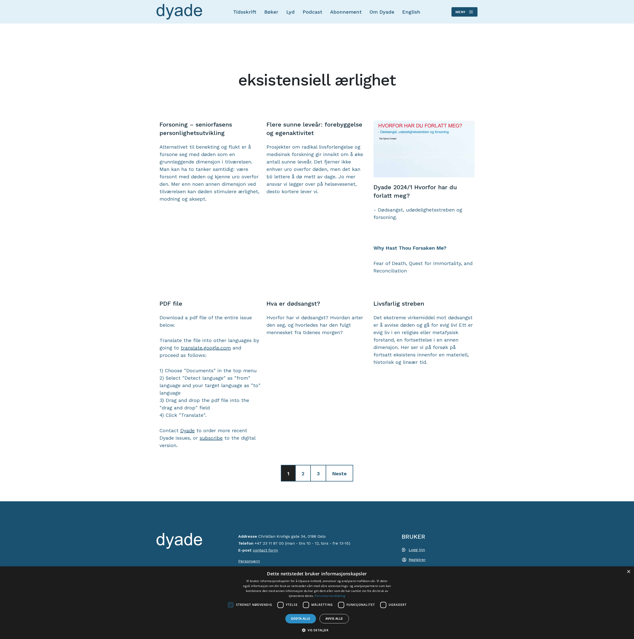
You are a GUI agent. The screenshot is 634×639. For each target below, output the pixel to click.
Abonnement (346, 12)
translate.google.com (206, 348)
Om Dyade (382, 12)
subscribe (211, 438)
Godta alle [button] (300, 618)
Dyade (187, 430)
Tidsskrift (244, 12)
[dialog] (317, 602)
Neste (339, 474)
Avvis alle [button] (334, 618)
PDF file (170, 303)
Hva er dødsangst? (293, 303)
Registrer (417, 559)
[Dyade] (179, 12)
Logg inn (417, 549)
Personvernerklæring (330, 596)
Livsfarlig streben (398, 303)
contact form (265, 550)
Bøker (271, 12)
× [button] (628, 572)
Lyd (290, 12)
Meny (460, 12)
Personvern (249, 561)
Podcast (312, 12)
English (411, 12)
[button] (317, 630)
